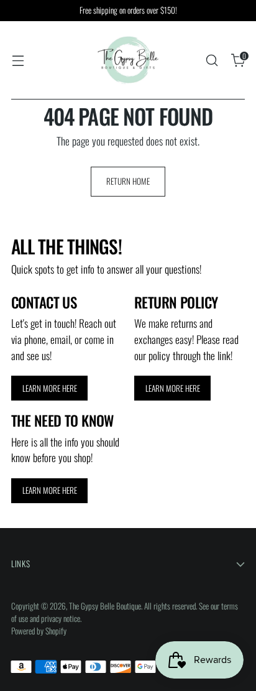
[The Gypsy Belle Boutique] (128, 60)
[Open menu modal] (17, 60)
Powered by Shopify (38, 630)
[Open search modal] (211, 60)
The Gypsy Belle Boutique (105, 606)
